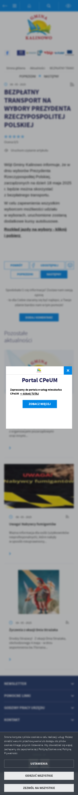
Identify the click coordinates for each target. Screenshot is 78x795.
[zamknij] (68, 370)
